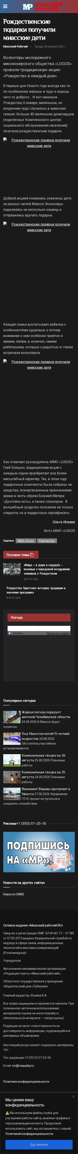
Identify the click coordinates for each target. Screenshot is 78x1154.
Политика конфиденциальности (26, 1081)
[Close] (73, 1096)
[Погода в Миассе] (39, 628)
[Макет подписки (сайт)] (39, 852)
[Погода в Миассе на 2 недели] (57, 633)
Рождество (47, 540)
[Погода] (16, 632)
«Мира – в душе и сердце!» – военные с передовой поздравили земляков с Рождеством (47, 569)
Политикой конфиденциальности (29, 1134)
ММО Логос (26, 540)
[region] (39, 1123)
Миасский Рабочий (15, 46)
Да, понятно (39, 1144)
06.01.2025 (14, 598)
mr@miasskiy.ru (22, 1065)
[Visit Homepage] (42, 6)
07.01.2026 (32, 579)
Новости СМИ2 (13, 894)
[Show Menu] (5, 6)
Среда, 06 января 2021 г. (51, 46)
